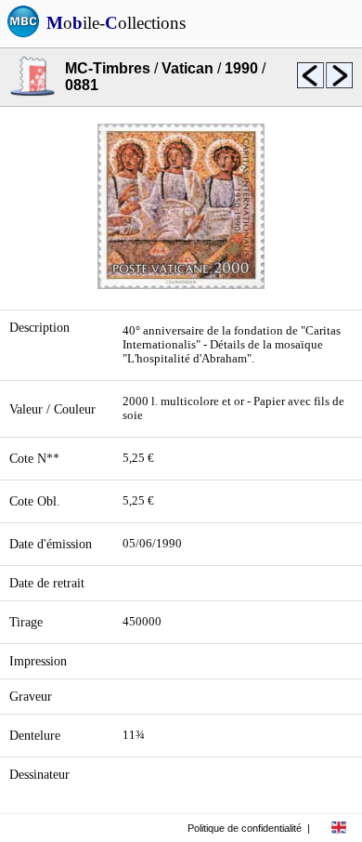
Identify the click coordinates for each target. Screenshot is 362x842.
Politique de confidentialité (244, 828)
